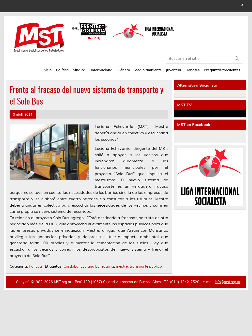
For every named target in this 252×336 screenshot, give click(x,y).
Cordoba (71, 266)
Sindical (79, 70)
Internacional (102, 70)
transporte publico (146, 266)
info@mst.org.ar (227, 282)
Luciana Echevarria (97, 266)
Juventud (173, 70)
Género (124, 70)
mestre (122, 266)
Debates (193, 70)
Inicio (47, 70)
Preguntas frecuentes (222, 70)
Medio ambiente (148, 70)
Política (62, 70)
